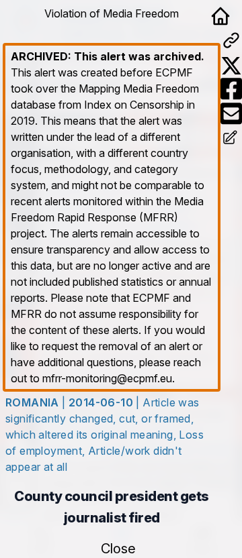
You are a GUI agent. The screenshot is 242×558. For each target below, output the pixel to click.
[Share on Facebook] (231, 88)
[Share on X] (231, 65)
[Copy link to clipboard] (231, 40)
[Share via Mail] (231, 113)
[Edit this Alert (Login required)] (231, 139)
